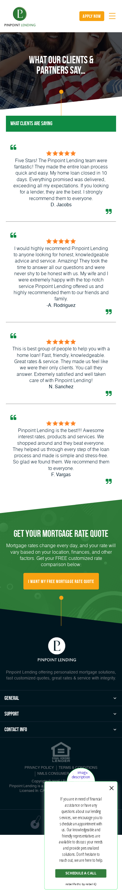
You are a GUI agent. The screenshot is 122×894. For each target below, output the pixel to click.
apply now (92, 16)
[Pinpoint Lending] (20, 17)
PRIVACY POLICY (39, 768)
